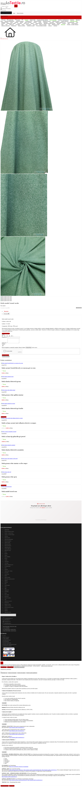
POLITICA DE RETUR (7, 643)
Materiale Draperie (7, 545)
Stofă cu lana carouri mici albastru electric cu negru (19, 423)
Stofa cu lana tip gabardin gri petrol (13, 436)
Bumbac (16, 22)
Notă (3, 334)
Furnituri (6, 569)
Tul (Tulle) (6, 591)
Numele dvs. (5, 337)
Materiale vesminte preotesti (9, 578)
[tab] (6, 314)
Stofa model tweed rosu (9, 491)
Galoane (50, 25)
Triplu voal (6, 589)
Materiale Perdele (37, 21)
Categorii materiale (7, 13)
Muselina (72, 19)
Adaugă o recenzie (5, 333)
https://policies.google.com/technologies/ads (32, 769)
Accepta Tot (11, 785)
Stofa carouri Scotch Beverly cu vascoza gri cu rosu (18, 368)
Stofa (1, 37)
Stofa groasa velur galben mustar (12, 395)
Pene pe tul (35, 24)
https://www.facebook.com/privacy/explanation (18, 766)
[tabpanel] (41, 325)
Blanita (5, 555)
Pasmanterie (13, 25)
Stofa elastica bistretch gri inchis (12, 408)
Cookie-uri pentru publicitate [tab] (31, 672)
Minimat (6, 582)
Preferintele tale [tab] (4, 672)
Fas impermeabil (70, 22)
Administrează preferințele (19, 667)
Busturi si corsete (21, 25)
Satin (5, 583)
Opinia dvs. (4, 342)
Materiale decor (7, 537)
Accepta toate (3, 667)
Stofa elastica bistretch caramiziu (13, 450)
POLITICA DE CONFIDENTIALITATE (9, 644)
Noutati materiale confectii (9, 531)
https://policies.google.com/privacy (16, 769)
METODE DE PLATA (7, 640)
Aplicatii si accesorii (5, 25)
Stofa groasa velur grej (9, 477)
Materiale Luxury (7, 550)
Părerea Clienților (20, 13)
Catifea (5, 559)
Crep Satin (6, 563)
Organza (64, 23)
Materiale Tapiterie (7, 540)
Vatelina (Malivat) (7, 548)
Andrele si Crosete (30, 25)
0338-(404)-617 (7, 619)
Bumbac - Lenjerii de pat (8, 533)
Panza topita (6, 594)
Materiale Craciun (7, 612)
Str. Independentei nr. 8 (9, 618)
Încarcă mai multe (5, 356)
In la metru (6, 572)
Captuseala (6, 561)
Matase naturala (39, 23)
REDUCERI (6, 529)
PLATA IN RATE (6, 641)
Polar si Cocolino (7, 597)
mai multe (4, 702)
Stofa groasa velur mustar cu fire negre (14, 463)
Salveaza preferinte (4, 785)
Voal (5, 599)
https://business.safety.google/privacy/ (16, 727)
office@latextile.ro (7, 623)
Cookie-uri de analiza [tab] (21, 672)
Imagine (3, 344)
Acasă (14, 13)
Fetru (5, 567)
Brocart (5, 558)
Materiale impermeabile (9, 21)
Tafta (5, 588)
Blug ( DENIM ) (7, 556)
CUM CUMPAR (6, 638)
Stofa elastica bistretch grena (11, 381)
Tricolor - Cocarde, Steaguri (72, 24)
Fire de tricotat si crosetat (41, 25)
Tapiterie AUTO (7, 542)
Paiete (5, 593)
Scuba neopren (7, 585)
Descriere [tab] (6, 311)
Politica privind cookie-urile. (47, 665)
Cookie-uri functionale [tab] (12, 672)
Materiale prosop (7, 547)
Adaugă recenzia (5, 355)
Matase (32, 23)
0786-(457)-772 (7, 621)
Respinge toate (10, 667)
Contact (4, 635)
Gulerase (55, 25)
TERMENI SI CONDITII (7, 645)
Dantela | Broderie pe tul (8, 564)
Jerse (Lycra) (6, 574)
